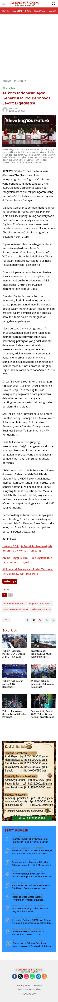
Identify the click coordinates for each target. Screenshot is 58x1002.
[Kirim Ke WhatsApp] (53, 620)
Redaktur (13, 108)
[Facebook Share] (27, 620)
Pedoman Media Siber (29, 989)
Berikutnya (10, 581)
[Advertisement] (29, 45)
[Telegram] (38, 976)
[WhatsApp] (32, 976)
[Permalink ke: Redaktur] (5, 109)
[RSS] (44, 976)
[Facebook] (14, 976)
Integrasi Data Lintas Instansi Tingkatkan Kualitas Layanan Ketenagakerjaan (28, 898)
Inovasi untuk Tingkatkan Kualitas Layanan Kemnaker (30, 910)
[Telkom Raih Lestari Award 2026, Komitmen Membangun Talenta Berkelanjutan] (14, 671)
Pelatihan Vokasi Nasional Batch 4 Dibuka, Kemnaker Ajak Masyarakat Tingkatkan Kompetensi (31, 864)
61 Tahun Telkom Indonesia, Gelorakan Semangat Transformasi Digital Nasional (42, 684)
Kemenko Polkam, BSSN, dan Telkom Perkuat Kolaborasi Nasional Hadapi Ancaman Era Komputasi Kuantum (31, 921)
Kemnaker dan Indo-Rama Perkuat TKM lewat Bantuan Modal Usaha (31, 887)
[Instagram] (26, 976)
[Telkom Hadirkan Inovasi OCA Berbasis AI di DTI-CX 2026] (14, 641)
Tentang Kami (22, 985)
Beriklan (38, 985)
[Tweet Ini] (33, 620)
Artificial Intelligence (14, 603)
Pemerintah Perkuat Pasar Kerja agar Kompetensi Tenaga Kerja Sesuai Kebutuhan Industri (32, 852)
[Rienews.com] (24, 3)
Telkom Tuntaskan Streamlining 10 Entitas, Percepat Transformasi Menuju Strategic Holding (14, 714)
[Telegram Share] (46, 620)
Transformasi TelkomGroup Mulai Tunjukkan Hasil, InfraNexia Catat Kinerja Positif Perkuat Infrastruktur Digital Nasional (43, 654)
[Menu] (4, 3)
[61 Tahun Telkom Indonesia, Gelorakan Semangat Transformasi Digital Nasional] (43, 671)
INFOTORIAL (8, 87)
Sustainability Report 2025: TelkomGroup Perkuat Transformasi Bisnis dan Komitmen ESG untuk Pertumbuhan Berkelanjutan (43, 714)
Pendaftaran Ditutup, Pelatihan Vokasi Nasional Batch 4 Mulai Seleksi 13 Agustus (33, 944)
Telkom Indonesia (41, 609)
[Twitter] (20, 976)
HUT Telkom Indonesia (16, 609)
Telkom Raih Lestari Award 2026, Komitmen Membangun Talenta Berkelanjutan (13, 684)
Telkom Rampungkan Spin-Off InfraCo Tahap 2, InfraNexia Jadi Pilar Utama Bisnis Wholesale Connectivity (32, 875)
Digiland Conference (40, 603)
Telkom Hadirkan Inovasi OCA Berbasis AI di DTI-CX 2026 (13, 654)
